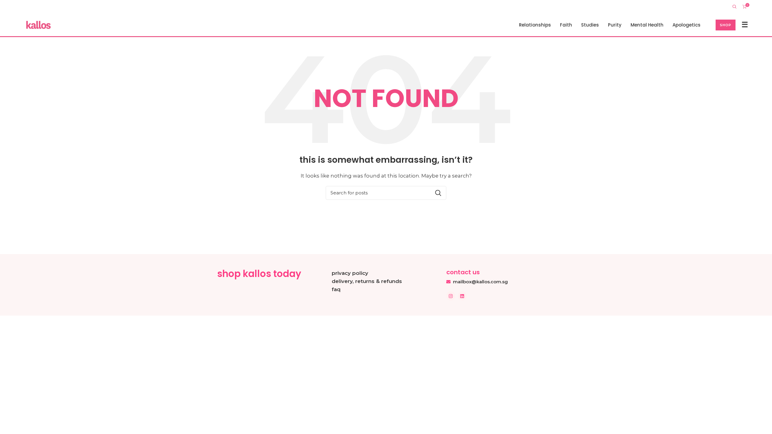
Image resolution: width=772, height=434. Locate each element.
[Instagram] (450, 295)
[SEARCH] (438, 193)
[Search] (734, 7)
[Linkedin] (462, 295)
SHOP (725, 25)
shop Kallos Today (259, 273)
